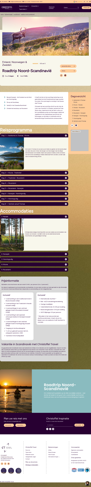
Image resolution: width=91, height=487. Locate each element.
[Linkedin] (90, 2)
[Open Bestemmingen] (28, 6)
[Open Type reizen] (26, 9)
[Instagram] (84, 2)
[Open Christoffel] (38, 6)
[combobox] (71, 7)
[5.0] (74, 1)
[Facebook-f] (87, 2)
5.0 (76, 1)
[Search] (78, 7)
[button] (61, 75)
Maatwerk (52, 7)
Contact (51, 8)
